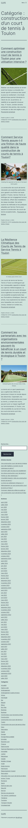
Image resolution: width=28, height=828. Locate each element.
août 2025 (4, 531)
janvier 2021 (4, 663)
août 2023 (4, 590)
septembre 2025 (6, 529)
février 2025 (5, 546)
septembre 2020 (6, 673)
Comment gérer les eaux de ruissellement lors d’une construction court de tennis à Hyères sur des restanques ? (13, 473)
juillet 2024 (4, 563)
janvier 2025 (5, 548)
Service (3, 790)
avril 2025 (4, 541)
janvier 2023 (5, 605)
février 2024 (5, 575)
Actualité (3, 685)
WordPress (19, 817)
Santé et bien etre (6, 785)
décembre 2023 (6, 580)
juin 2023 (4, 593)
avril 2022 (4, 627)
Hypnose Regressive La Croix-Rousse (12, 749)
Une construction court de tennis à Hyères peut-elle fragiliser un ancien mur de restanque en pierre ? (14, 466)
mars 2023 (4, 600)
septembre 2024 (6, 558)
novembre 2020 (6, 668)
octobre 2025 (5, 526)
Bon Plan (3, 707)
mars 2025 (4, 544)
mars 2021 (4, 659)
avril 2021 (4, 656)
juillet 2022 (4, 619)
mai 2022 (4, 624)
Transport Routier (6, 803)
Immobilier (4, 751)
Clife (3, 3)
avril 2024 (4, 571)
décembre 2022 (6, 607)
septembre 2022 (6, 615)
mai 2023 (4, 595)
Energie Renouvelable (7, 737)
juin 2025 (4, 536)
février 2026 (5, 517)
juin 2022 (4, 622)
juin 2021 (3, 651)
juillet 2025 (4, 534)
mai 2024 (4, 568)
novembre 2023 (6, 583)
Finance (3, 744)
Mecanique (4, 756)
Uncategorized (5, 805)
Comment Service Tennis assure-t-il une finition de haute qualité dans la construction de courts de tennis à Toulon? (13, 147)
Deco (2, 727)
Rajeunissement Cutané (8, 771)
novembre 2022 (6, 610)
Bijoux (3, 705)
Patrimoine (4, 768)
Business (3, 712)
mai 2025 (4, 539)
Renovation (4, 773)
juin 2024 (4, 566)
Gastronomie (5, 746)
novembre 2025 (6, 524)
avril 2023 (4, 597)
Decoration (4, 729)
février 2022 (5, 632)
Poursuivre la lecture (8, 112)
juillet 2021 (4, 649)
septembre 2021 (6, 644)
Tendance (4, 798)
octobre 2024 (5, 556)
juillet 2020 (4, 678)
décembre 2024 (6, 551)
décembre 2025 (6, 522)
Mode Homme (5, 766)
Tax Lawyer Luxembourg (8, 795)
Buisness (3, 710)
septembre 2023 (6, 588)
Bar (2, 700)
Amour (3, 695)
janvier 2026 (5, 519)
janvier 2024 (5, 578)
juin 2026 (4, 507)
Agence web (5, 688)
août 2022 (4, 617)
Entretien (4, 739)
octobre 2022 (5, 612)
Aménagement (5, 690)
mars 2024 (4, 573)
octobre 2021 (5, 641)
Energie (3, 734)
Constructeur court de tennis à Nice (12, 715)
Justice (3, 754)
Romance (4, 781)
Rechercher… (5, 444)
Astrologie (4, 697)
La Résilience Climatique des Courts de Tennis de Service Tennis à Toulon (13, 246)
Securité (3, 788)
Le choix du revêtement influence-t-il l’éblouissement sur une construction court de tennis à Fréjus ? (14, 485)
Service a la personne (7, 793)
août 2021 (4, 646)
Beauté (3, 702)
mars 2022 (4, 629)
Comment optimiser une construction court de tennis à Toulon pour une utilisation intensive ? (13, 55)
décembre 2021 (5, 637)
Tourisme (4, 800)
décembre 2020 (6, 666)
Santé (3, 783)
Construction (5, 717)
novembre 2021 (6, 639)
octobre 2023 (5, 585)
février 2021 (4, 661)
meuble (3, 759)
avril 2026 (4, 512)
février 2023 (5, 602)
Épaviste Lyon (5, 741)
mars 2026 (4, 514)
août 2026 (4, 502)
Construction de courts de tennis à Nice (13, 724)
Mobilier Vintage (6, 761)
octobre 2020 (5, 671)
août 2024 (4, 561)
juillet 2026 (4, 505)
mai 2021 (4, 654)
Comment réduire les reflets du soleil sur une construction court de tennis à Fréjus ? (13, 493)
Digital (3, 732)
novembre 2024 (6, 553)
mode (3, 763)
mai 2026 (4, 509)
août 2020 (4, 676)
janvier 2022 (5, 634)
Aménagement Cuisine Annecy (10, 693)
